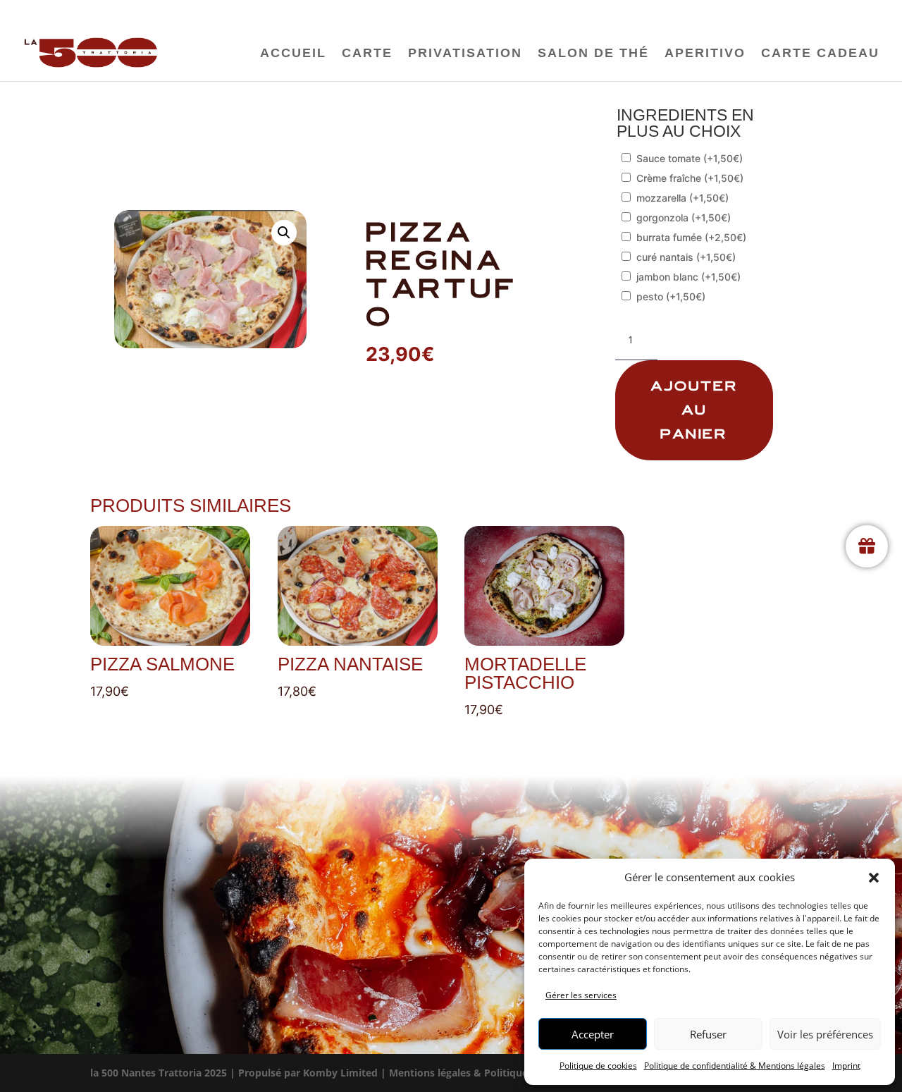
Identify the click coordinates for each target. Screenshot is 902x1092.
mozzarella (682, 198)
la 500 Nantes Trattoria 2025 (158, 1072)
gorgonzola (683, 217)
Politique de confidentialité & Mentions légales (734, 1066)
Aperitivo (705, 54)
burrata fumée (691, 237)
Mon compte (763, 13)
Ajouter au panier (694, 410)
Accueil (293, 54)
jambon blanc (688, 277)
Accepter (593, 1034)
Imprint (846, 1066)
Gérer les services (581, 995)
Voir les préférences (825, 1034)
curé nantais (686, 257)
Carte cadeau (820, 54)
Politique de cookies (598, 1066)
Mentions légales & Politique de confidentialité (503, 1072)
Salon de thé (593, 54)
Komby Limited (340, 1072)
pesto (670, 296)
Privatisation (465, 54)
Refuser (708, 1034)
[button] (874, 878)
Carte (367, 54)
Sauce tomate (689, 158)
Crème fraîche (689, 178)
